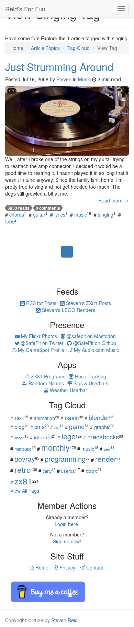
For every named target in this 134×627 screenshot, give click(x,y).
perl (107, 449)
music (80, 214)
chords (16, 214)
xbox (91, 470)
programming (65, 459)
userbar (68, 471)
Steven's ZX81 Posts (88, 303)
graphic (102, 426)
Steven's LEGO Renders (68, 309)
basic (72, 417)
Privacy (66, 567)
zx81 (23, 481)
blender (99, 417)
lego (69, 436)
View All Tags (24, 490)
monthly (55, 447)
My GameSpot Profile (40, 349)
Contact (94, 567)
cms (39, 426)
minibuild (23, 449)
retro (22, 469)
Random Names (45, 383)
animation (44, 417)
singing (105, 214)
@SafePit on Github (94, 342)
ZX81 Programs (47, 376)
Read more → (113, 200)
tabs (9, 221)
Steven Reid (64, 620)
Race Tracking (90, 376)
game (77, 426)
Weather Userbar (67, 390)
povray (24, 459)
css (56, 427)
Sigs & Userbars (90, 383)
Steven (63, 79)
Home (41, 567)
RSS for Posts (40, 303)
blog (19, 426)
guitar (39, 214)
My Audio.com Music (95, 349)
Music (84, 79)
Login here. (67, 524)
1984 (19, 418)
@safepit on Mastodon (90, 336)
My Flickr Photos (38, 336)
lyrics (59, 214)
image (19, 437)
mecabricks (103, 436)
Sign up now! (67, 541)
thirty (47, 471)
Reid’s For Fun (25, 8)
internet (43, 437)
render (105, 458)
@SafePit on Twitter (41, 342)
